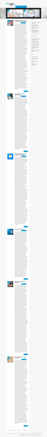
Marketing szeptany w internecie (20, 282)
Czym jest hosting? (19, 229)
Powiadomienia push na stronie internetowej (21, 154)
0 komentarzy (24, 96)
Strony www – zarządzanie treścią (21, 6)
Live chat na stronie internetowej (19, 94)
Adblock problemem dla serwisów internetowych (21, 21)
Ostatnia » (25, 430)
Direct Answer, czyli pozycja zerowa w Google (15, 15)
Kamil (32, 38)
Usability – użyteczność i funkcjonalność (32, 6)
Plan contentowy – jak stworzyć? (20, 357)
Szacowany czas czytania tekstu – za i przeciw (35, 47)
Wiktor (32, 41)
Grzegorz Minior (34, 46)
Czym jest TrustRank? (30, 15)
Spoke (32, 50)
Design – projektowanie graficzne (11, 6)
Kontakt (39, 6)
